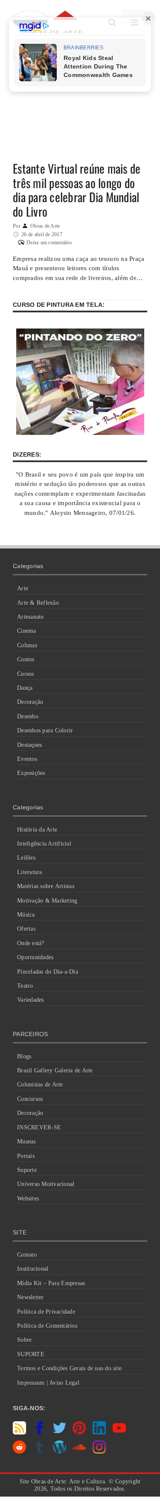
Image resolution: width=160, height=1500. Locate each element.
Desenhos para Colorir (45, 730)
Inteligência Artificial (44, 843)
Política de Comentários (47, 1326)
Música (26, 914)
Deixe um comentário (49, 243)
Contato (27, 1254)
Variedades (30, 1000)
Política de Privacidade (46, 1312)
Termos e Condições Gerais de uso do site (69, 1368)
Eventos (27, 759)
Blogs (24, 1056)
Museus (26, 1141)
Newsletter (30, 1297)
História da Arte (37, 829)
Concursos (30, 1099)
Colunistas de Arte (40, 1084)
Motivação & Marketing (47, 900)
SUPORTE (30, 1354)
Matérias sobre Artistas (45, 886)
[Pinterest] (79, 1432)
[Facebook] (39, 1432)
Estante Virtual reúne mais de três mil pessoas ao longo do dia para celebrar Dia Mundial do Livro (76, 190)
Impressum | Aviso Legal (48, 1383)
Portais (26, 1156)
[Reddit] (19, 1451)
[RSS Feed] (19, 1432)
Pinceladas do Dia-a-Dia (47, 972)
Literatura (29, 872)
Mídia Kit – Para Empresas (51, 1283)
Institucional (32, 1269)
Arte (22, 588)
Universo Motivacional (45, 1184)
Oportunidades (35, 957)
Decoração (30, 702)
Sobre (24, 1340)
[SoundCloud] (79, 1451)
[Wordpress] (59, 1451)
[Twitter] (59, 1432)
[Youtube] (119, 1432)
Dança (24, 688)
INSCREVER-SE (39, 1127)
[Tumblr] (39, 1451)
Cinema (26, 631)
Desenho (27, 716)
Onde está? (30, 943)
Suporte (27, 1170)
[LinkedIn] (99, 1432)
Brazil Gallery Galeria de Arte (55, 1070)
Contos (26, 659)
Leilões (26, 857)
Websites (28, 1198)
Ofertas (26, 929)
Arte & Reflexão (38, 603)
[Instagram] (99, 1451)
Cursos (25, 674)
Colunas (27, 645)
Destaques (29, 745)
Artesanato (30, 617)
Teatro (25, 986)
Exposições (31, 773)
